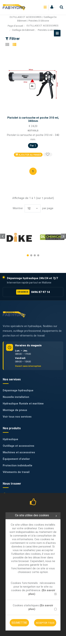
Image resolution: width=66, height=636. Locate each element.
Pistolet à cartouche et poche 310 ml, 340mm (33, 119)
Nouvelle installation (16, 397)
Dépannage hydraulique (18, 390)
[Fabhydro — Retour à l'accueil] (14, 314)
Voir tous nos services (17, 416)
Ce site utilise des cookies (32, 515)
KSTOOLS (33, 130)
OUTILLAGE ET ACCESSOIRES (42, 25)
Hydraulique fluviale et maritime (23, 403)
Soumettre (19, 622)
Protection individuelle (17, 465)
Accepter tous (45, 622)
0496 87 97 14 (33, 292)
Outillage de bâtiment (23, 30)
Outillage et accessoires (18, 445)
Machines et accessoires (19, 452)
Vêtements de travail (16, 472)
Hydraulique (10, 439)
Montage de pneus (15, 410)
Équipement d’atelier (16, 459)
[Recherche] (60, 7)
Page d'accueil (15, 25)
